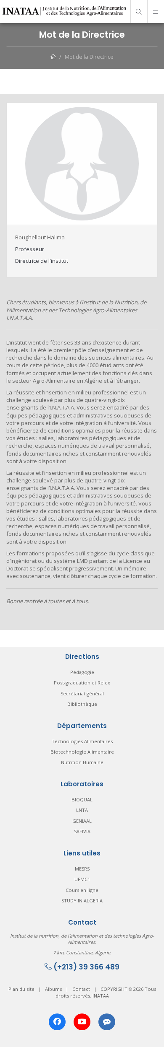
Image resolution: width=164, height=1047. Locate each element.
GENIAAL (82, 821)
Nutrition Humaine (82, 762)
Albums (53, 989)
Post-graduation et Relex (82, 682)
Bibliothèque (82, 704)
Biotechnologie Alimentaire (82, 752)
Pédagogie (82, 672)
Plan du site (21, 989)
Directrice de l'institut (41, 260)
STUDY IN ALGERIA (82, 900)
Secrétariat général (82, 693)
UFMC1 (82, 879)
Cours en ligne (82, 890)
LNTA (82, 810)
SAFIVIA (82, 831)
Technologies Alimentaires (82, 741)
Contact (81, 989)
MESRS (82, 869)
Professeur (29, 249)
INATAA (101, 996)
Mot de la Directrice (89, 56)
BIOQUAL (82, 799)
